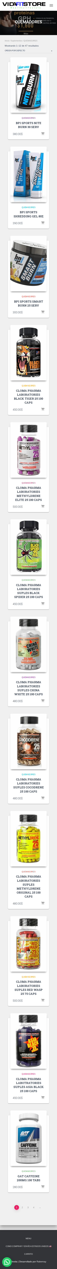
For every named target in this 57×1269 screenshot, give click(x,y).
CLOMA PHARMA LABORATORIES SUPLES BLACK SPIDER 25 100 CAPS (28, 591)
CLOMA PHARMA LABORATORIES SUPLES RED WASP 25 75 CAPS (29, 988)
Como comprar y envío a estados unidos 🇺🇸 (28, 1246)
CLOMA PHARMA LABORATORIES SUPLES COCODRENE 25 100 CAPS (28, 785)
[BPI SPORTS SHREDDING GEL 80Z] (28, 174)
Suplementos (16, 41)
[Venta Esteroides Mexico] (25, 5)
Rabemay (41, 1261)
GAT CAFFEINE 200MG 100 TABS (28, 1178)
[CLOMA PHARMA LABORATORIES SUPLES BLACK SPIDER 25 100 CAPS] (28, 547)
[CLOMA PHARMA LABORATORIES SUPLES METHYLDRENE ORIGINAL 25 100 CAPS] (28, 838)
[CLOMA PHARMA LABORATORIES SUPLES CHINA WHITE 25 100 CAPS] (28, 644)
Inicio (7, 41)
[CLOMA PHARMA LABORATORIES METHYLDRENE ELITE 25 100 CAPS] (28, 450)
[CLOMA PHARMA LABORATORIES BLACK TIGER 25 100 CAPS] (28, 352)
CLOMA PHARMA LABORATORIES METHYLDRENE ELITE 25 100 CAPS (28, 494)
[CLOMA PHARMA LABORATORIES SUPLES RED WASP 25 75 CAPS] (28, 944)
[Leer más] (42, 133)
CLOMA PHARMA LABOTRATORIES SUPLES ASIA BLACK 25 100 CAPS (28, 1085)
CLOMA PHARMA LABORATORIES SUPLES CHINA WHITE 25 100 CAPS (28, 688)
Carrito (28, 1254)
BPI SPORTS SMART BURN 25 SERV (28, 303)
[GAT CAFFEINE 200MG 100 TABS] (28, 1138)
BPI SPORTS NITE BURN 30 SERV (28, 125)
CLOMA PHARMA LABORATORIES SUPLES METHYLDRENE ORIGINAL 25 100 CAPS (28, 886)
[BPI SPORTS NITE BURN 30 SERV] (28, 85)
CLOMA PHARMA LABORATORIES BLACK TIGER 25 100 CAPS (28, 397)
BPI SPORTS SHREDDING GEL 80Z (29, 214)
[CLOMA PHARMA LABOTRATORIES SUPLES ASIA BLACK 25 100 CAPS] (28, 1041)
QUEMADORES (28, 118)
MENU (28, 1238)
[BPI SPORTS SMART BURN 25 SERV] (28, 263)
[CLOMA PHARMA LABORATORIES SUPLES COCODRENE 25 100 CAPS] (28, 741)
